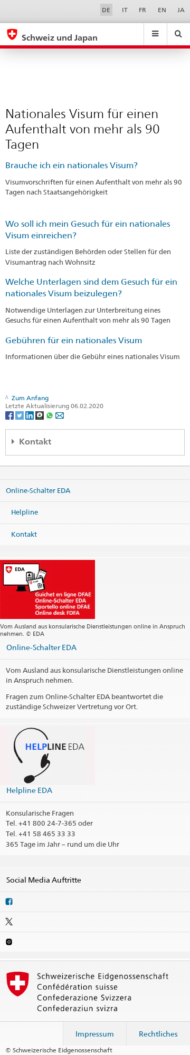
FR (142, 10)
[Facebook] (10, 415)
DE (106, 10)
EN (162, 10)
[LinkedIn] (30, 415)
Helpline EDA (29, 790)
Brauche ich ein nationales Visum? (71, 165)
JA (181, 10)
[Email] (59, 415)
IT (125, 10)
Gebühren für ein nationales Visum (73, 340)
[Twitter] (20, 415)
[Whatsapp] (50, 415)
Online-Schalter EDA (38, 490)
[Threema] (40, 415)
